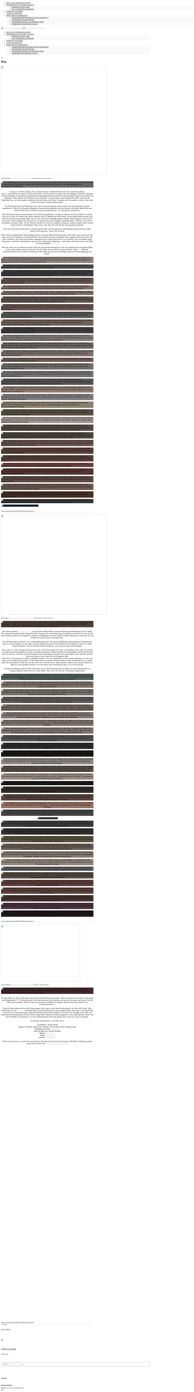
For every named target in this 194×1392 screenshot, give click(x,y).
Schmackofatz (51, 1037)
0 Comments (11, 511)
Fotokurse (23, 20)
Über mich (21, 7)
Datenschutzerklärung (6, 1385)
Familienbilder (30, 18)
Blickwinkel (50, 1035)
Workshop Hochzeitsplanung (25, 24)
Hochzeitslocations (25, 631)
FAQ (23, 9)
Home (14, 11)
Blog (18, 3)
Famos (54, 243)
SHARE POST (19, 511)
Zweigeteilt (50, 1033)
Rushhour (20, 1010)
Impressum (4, 1378)
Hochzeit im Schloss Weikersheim (27, 618)
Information (20, 5)
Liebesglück (55, 1029)
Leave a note (4, 511)
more (17, 16)
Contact (14, 13)
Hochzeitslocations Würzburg (57, 1043)
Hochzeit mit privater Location (25, 985)
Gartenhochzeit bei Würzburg (26, 178)
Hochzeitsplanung (28, 22)
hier (79, 250)
